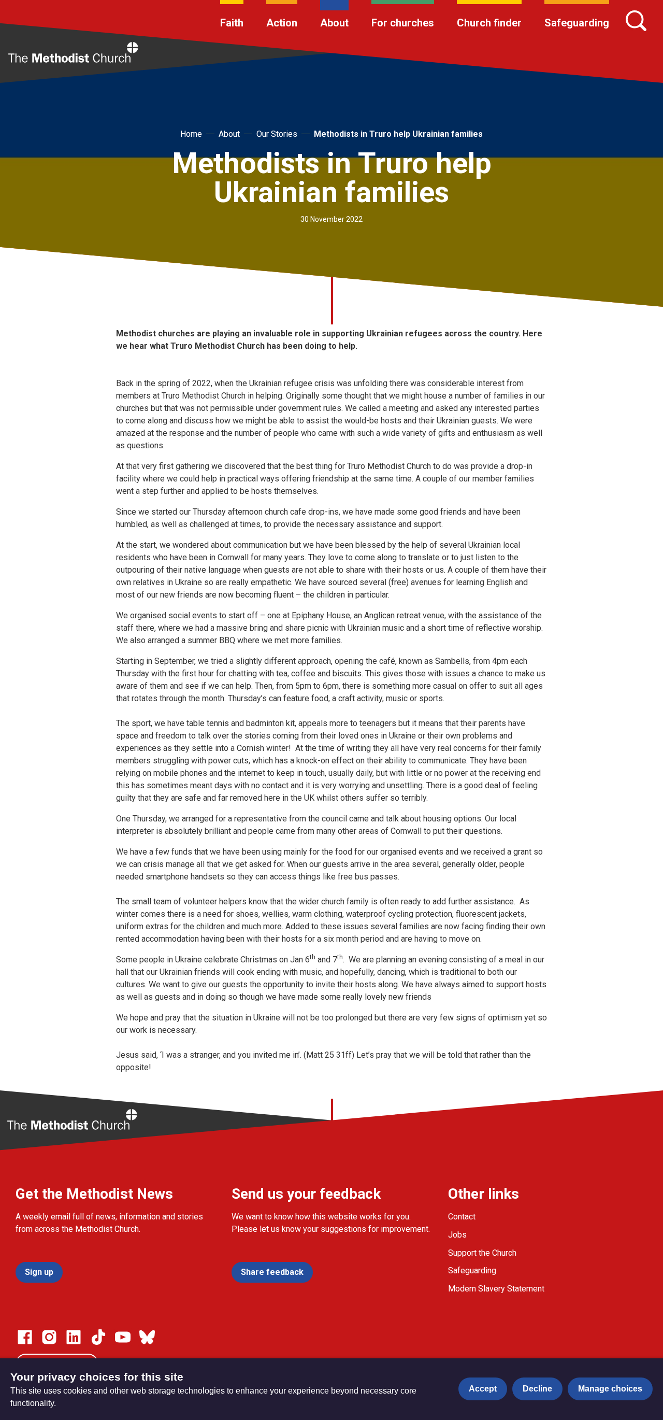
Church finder (489, 23)
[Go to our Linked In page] (73, 1337)
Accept (483, 1388)
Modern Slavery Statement (496, 1289)
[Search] (636, 20)
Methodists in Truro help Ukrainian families (398, 134)
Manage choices (610, 1388)
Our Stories (276, 134)
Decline (537, 1388)
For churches (402, 23)
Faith (231, 23)
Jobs (457, 1235)
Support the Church (482, 1253)
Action (281, 23)
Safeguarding (576, 23)
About (334, 23)
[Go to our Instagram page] (49, 1337)
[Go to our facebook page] (25, 1337)
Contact (461, 1217)
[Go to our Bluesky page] (147, 1337)
